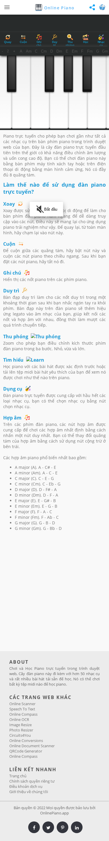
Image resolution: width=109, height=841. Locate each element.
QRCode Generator (25, 751)
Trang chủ (17, 775)
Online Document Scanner (32, 745)
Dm (59, 51)
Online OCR (19, 719)
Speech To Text (22, 709)
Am (29, 51)
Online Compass (23, 714)
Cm (44, 51)
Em (75, 51)
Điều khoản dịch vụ (25, 786)
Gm (105, 51)
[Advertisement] (54, 593)
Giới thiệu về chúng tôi (28, 791)
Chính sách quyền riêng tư (32, 781)
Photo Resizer (21, 730)
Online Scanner (22, 703)
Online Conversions (26, 740)
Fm (90, 51)
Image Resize (20, 724)
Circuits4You (20, 735)
